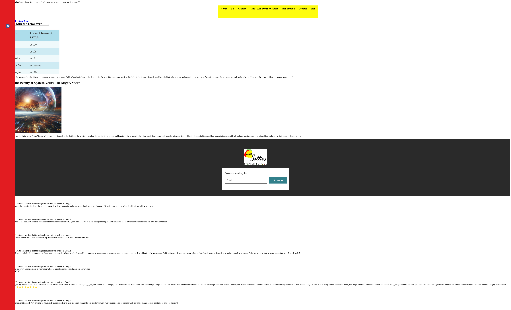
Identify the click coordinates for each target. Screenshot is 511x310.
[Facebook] (8, 26)
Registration (288, 9)
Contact (303, 9)
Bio (232, 9)
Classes (242, 9)
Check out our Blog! (19, 21)
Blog (313, 9)
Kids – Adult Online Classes (264, 9)
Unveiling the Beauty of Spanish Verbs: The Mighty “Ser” (40, 82)
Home (224, 9)
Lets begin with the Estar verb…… (25, 24)
